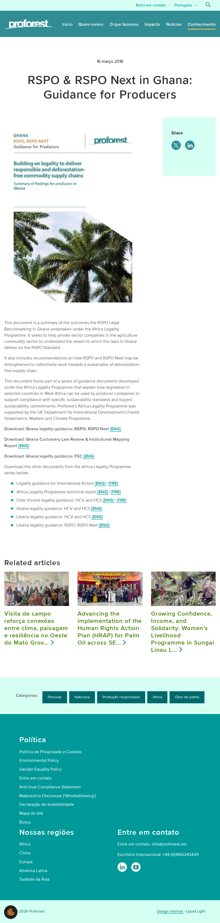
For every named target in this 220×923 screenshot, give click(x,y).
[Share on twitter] (176, 145)
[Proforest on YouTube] (136, 867)
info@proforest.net (169, 844)
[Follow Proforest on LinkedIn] (122, 867)
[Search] (208, 5)
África (157, 697)
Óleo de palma (187, 697)
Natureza (82, 697)
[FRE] (113, 483)
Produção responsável (121, 697)
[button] (11, 911)
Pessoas (55, 697)
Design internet (170, 911)
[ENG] (115, 429)
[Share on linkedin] (190, 145)
